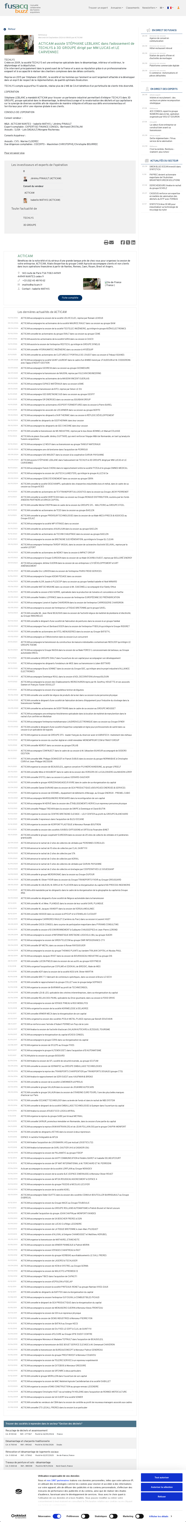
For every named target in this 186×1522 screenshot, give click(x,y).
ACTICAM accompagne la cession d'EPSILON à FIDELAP (47, 1281)
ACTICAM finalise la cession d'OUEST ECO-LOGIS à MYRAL (48, 1111)
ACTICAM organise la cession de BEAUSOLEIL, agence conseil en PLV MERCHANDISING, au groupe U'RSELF (71, 767)
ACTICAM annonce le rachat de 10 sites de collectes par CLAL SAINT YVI (54, 848)
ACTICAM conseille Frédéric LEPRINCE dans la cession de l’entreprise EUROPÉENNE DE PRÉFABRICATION (70, 597)
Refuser (162, 1496)
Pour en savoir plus (14, 153)
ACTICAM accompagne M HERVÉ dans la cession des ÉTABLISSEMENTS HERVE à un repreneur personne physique (74, 803)
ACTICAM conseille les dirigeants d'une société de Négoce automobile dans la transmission (62, 898)
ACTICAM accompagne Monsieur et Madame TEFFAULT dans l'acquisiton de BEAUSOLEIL (62, 1339)
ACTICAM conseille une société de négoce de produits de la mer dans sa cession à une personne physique (69, 695)
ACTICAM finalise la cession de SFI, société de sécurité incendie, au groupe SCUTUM (59, 1061)
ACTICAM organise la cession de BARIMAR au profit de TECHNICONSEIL (54, 987)
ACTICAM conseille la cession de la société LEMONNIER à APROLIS (52, 1082)
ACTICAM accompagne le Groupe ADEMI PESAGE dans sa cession (51, 576)
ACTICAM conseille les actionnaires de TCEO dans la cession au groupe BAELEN (57, 510)
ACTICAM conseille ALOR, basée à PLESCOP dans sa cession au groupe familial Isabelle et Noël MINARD (69, 581)
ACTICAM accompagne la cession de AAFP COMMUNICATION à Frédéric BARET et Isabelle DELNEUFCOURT (71, 1158)
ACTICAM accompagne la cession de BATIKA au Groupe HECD (49, 1323)
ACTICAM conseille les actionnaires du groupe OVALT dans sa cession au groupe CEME (60, 334)
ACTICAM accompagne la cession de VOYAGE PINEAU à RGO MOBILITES (54, 1003)
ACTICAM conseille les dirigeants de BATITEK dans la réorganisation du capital (57, 1292)
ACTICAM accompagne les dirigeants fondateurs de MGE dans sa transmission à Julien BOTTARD (65, 663)
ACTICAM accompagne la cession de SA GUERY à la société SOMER (52, 1397)
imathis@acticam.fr (32, 285)
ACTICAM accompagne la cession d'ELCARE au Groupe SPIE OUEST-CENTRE (56, 1334)
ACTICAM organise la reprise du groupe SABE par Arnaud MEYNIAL (52, 1116)
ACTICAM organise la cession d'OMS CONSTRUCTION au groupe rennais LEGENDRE (60, 1386)
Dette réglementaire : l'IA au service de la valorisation (163, 140)
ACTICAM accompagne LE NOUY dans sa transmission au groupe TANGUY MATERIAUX (61, 444)
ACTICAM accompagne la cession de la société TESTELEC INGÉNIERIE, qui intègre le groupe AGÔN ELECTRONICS (73, 328)
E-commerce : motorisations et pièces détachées (164, 74)
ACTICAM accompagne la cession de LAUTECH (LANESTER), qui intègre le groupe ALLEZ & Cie (64, 473)
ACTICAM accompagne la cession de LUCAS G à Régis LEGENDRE (51, 1224)
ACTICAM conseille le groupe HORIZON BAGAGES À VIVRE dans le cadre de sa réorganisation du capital (68, 782)
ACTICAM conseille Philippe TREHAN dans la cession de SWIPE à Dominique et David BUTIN (63, 809)
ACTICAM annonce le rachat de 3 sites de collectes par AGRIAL (50, 859)
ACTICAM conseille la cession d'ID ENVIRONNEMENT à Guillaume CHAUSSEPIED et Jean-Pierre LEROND (69, 930)
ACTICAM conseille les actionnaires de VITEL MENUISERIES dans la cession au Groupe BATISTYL (65, 631)
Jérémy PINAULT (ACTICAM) (46, 178)
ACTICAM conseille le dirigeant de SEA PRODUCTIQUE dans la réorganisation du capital (61, 1302)
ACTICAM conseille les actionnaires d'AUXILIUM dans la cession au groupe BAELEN (59, 529)
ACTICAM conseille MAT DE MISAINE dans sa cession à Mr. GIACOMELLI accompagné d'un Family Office (68, 587)
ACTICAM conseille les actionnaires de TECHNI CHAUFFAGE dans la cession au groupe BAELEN (64, 534)
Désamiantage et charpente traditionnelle (28, 1441)
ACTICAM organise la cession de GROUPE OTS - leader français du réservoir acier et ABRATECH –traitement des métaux (76, 735)
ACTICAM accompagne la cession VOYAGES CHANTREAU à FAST (51, 1250)
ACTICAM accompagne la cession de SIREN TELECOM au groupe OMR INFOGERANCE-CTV (63, 940)
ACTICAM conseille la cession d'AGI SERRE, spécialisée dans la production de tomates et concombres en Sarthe (72, 592)
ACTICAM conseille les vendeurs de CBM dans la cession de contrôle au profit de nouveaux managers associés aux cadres (76, 1402)
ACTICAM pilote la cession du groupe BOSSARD (43, 1056)
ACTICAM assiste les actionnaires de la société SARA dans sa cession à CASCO (57, 339)
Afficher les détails (158, 1516)
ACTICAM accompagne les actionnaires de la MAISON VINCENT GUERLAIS (55, 378)
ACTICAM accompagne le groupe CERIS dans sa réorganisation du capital (54, 1040)
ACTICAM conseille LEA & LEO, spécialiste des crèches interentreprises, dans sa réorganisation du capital (69, 993)
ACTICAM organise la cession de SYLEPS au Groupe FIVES (47, 1045)
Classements (132, 8)
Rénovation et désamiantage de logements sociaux (32, 1452)
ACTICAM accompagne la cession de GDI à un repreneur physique (51, 1313)
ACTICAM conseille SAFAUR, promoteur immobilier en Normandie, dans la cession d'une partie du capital (68, 1121)
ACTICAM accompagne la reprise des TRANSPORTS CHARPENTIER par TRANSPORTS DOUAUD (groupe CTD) (72, 1071)
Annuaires (116, 8)
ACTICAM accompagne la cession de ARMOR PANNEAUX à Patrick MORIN (55, 1245)
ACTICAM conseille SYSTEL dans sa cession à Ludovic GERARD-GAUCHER (55, 777)
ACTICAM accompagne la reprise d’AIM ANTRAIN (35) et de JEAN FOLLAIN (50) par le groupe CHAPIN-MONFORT (73, 1127)
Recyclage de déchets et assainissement (27, 1430)
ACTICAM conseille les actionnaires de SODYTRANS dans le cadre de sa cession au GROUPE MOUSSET (68, 708)
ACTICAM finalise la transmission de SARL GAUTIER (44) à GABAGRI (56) (55, 1147)
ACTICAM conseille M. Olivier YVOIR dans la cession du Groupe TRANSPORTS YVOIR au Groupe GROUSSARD (71, 880)
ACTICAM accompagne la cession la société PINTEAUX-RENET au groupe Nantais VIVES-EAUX (64, 1287)
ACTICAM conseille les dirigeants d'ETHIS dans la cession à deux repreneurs (55, 1132)
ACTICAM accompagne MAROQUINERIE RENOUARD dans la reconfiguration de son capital (63, 798)
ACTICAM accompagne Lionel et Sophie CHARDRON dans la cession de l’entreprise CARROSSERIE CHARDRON (72, 602)
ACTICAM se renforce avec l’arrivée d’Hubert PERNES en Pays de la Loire (54, 1024)
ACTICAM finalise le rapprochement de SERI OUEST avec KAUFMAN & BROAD (57, 1077)
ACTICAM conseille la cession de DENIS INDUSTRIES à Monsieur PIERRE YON (56, 1318)
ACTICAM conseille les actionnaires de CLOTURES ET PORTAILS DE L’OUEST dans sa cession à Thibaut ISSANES (72, 355)
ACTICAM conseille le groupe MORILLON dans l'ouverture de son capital (54, 1376)
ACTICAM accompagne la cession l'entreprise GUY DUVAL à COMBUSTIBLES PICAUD (60, 1297)
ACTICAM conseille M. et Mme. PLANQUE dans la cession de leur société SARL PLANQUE (62, 903)
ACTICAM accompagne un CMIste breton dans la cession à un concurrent (54, 637)
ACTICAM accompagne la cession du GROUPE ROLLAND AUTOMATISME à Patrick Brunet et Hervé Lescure (70, 1208)
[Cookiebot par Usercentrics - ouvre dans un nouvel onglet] (19, 1516)
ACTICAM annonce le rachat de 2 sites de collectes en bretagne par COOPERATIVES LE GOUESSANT (67, 869)
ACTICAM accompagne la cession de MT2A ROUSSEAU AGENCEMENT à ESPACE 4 (59, 1179)
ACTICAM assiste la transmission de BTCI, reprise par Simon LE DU (51, 389)
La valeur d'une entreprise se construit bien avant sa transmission (163, 128)
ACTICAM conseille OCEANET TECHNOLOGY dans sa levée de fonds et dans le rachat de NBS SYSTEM (68, 1100)
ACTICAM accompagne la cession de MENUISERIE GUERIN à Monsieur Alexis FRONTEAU (62, 1308)
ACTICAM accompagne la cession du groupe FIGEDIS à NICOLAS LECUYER (55, 1184)
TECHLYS (28, 218)
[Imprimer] (106, 242)
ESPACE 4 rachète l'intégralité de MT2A (39, 1137)
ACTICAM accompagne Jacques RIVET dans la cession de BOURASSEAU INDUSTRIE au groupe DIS (66, 956)
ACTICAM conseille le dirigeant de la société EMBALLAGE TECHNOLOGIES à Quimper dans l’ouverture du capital (72, 1106)
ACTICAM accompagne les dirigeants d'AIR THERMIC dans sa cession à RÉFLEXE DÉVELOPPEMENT (67, 415)
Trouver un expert (98, 8)
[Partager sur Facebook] (123, 242)
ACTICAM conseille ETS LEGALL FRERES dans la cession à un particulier (54, 1407)
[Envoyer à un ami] (111, 242)
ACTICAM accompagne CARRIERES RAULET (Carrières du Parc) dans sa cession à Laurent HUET (65, 919)
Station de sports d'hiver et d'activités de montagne (162, 57)
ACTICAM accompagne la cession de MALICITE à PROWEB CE (49, 1271)
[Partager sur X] (128, 242)
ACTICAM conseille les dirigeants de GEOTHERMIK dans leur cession (52, 420)
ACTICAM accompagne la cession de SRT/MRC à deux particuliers (51, 1371)
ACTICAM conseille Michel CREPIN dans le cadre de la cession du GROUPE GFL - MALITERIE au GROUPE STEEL (72, 505)
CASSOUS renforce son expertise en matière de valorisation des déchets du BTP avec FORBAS (165, 196)
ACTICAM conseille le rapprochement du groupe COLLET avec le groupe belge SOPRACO (61, 982)
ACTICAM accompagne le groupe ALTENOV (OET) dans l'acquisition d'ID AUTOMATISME (61, 1050)
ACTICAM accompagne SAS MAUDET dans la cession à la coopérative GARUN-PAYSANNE (62, 455)
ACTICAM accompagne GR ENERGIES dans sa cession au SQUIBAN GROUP (56, 399)
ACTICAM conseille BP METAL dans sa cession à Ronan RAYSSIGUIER (53, 945)
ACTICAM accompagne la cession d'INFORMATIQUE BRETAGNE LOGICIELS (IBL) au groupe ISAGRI (66, 935)
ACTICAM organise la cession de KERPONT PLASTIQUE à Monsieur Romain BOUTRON (61, 824)
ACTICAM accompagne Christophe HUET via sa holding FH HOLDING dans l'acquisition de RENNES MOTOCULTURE (74, 1392)
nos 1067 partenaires (58, 1480)
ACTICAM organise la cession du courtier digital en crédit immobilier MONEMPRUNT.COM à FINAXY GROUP (70, 740)
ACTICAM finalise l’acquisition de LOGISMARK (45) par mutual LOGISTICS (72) (57, 1142)
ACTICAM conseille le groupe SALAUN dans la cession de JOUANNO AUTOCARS (57, 1087)
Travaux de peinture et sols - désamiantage (28, 1462)
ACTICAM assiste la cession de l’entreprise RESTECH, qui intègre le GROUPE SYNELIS (60, 344)
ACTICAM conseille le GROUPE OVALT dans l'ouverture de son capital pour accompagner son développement (71, 658)
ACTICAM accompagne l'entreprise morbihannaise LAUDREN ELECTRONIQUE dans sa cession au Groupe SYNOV (73, 722)
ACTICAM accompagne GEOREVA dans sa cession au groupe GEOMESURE (55, 368)
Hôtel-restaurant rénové (161, 48)
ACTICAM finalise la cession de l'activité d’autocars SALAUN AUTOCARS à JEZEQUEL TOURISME (65, 1029)
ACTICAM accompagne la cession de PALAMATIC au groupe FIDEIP (52, 1153)
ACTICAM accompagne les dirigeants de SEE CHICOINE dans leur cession (54, 426)
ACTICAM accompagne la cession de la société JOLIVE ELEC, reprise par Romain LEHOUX (62, 318)
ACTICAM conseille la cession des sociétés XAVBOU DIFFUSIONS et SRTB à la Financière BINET (65, 830)
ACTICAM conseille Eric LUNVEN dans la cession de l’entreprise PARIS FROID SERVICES (61, 571)
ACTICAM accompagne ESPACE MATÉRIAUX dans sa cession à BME (52, 384)
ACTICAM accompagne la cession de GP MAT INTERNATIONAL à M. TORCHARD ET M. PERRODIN (66, 1163)
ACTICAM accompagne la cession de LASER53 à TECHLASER (49, 1260)
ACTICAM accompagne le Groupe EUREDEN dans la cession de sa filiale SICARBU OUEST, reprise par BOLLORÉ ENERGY (76, 558)
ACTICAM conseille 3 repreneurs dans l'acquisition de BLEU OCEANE (52, 819)
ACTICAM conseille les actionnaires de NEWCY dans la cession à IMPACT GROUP (58, 552)
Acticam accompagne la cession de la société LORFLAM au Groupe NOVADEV (56, 1168)
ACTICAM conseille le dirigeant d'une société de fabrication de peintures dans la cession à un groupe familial (70, 621)
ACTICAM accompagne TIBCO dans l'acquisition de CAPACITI (49, 1276)
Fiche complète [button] (70, 297)
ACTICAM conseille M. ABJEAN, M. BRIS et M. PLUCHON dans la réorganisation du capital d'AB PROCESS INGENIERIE (75, 885)
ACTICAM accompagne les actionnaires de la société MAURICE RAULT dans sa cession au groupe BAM (68, 323)
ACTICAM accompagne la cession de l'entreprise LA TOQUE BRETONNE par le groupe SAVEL (63, 608)
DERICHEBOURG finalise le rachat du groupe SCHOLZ (165, 187)
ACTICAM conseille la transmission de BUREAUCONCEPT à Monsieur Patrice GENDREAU (62, 1350)
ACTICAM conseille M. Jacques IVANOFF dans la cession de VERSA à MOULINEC (57, 909)
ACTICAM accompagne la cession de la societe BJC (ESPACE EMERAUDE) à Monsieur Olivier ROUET (67, 1174)
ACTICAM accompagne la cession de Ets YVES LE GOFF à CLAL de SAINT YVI (56, 1329)
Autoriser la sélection (162, 1487)
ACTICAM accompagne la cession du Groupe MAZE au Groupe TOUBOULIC (55, 1203)
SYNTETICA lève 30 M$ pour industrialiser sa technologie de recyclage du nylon (164, 207)
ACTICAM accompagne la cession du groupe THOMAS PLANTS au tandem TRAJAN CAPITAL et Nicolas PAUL (71, 951)
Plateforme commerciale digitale (164, 65)
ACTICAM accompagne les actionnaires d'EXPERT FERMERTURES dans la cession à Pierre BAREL (66, 405)
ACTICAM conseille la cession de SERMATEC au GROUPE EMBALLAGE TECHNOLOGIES (61, 1066)
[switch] (85, 1516)
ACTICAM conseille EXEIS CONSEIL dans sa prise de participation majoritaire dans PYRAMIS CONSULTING (70, 924)
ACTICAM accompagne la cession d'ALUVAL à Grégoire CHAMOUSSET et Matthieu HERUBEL (64, 1234)
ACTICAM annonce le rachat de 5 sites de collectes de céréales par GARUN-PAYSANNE (61, 864)
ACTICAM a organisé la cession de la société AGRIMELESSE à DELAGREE (54, 1008)
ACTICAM (29, 193)
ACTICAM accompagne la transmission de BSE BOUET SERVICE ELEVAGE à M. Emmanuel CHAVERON (68, 1344)
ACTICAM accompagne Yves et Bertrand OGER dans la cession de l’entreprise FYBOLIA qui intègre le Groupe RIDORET (75, 626)
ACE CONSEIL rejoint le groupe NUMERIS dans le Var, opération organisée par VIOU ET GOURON (164, 114)
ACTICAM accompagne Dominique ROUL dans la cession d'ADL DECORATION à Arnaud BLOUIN (65, 677)
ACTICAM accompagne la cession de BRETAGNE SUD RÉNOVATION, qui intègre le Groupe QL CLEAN (67, 539)
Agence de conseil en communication (159, 40)
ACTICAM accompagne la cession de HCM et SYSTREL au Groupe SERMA (54, 1266)
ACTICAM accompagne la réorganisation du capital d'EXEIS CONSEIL (52, 1035)
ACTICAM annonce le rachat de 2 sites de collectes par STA (48, 853)
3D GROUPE (29, 225)
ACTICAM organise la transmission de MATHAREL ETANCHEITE (50, 1239)
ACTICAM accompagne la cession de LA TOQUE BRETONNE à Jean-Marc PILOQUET (59, 1229)
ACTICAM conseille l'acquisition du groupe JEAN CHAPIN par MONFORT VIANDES (58, 1213)
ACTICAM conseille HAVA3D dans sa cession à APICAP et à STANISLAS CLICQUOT (59, 914)
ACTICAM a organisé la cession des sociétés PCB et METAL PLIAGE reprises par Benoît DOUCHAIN (66, 1019)
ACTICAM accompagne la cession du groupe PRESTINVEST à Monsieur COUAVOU (58, 1355)
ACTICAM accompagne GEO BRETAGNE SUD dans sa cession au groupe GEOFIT (58, 394)
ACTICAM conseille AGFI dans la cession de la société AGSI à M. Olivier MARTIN (57, 972)
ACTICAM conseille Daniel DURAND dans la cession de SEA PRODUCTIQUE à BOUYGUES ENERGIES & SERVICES (73, 788)
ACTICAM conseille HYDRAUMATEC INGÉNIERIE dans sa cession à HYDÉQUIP (57, 349)
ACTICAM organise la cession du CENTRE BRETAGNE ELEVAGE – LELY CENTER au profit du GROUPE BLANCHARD (74, 814)
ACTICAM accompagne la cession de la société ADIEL (45, 1189)
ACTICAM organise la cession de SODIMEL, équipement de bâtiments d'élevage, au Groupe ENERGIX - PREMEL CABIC (75, 793)
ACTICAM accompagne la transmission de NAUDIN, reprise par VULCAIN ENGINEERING (61, 373)
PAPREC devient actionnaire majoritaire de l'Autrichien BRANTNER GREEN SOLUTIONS (165, 177)
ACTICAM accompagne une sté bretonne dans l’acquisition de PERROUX (54, 449)
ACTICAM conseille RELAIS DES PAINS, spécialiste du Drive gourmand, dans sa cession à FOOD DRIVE (68, 998)
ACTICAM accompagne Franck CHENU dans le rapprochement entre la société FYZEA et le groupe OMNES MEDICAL (74, 468)
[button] (178, 8)
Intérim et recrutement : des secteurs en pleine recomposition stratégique (165, 101)
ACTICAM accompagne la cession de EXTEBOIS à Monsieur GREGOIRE (53, 1365)
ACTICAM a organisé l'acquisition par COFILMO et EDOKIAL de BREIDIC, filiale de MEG (61, 966)
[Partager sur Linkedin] (133, 242)
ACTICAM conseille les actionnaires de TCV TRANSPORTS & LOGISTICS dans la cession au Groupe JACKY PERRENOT (75, 492)
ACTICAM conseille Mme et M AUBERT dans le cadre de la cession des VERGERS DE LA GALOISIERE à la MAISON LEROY (76, 772)
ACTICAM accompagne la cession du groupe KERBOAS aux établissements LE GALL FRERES (64, 1255)
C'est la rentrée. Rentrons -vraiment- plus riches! (162, 150)
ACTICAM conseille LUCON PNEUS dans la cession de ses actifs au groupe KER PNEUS (61, 961)
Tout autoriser (162, 1477)
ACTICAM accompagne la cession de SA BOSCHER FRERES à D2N (51, 1218)
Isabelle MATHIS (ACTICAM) (45, 200)
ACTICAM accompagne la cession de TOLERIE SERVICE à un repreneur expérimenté (59, 1360)
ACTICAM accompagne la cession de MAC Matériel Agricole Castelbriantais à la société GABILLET (66, 1381)
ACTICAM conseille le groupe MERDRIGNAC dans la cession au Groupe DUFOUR (57, 874)
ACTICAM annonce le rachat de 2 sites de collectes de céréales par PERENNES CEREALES (62, 843)
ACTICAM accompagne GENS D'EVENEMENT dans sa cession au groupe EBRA (57, 478)
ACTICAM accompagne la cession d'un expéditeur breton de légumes (52, 690)
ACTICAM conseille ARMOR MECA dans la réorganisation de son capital (53, 1014)
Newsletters (148, 8)
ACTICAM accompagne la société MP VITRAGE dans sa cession (50, 523)
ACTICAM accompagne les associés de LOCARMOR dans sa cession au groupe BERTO (60, 410)
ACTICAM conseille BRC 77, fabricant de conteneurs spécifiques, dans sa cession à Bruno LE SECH (66, 977)
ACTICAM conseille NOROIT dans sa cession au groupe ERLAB (49, 745)
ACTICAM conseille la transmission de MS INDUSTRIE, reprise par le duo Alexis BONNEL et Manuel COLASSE (70, 431)
